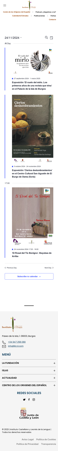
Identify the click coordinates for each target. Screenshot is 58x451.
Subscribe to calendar (27, 276)
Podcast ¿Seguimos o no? (46, 12)
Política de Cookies (46, 439)
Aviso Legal (28, 439)
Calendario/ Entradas (20, 16)
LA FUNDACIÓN (10, 363)
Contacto (52, 20)
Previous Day (12, 268)
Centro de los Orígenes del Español (16, 12)
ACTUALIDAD (9, 377)
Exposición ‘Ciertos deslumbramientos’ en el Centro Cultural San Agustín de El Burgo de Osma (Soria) (32, 173)
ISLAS (5, 370)
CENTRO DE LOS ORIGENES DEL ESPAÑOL (24, 385)
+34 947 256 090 (17, 342)
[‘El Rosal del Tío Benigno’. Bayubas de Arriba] (32, 216)
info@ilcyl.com (15, 346)
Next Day (48, 268)
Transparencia (48, 444)
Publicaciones (39, 16)
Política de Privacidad (27, 444)
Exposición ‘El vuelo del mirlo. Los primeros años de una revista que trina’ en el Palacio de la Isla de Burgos (32, 85)
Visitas (53, 16)
